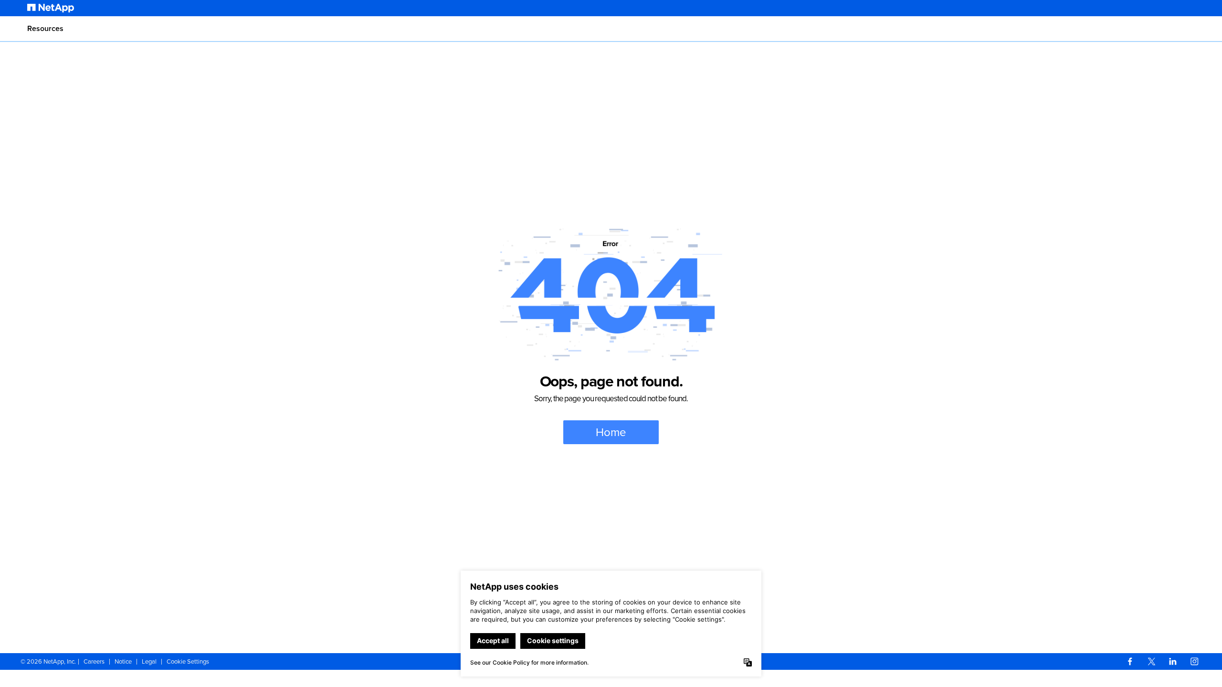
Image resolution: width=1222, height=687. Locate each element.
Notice (123, 661)
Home (611, 432)
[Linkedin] (1173, 661)
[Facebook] (1130, 661)
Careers (94, 661)
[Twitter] (1151, 661)
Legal (149, 661)
